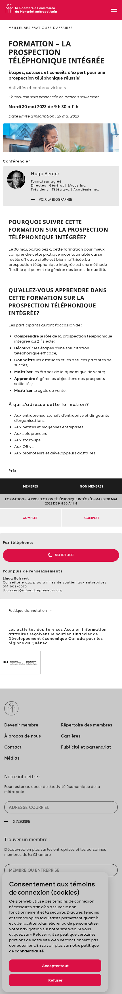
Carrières (71, 736)
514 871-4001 (64, 555)
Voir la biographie (55, 199)
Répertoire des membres (86, 725)
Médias (12, 758)
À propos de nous (22, 736)
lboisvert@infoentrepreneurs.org (32, 590)
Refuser (55, 980)
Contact (13, 747)
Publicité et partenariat (86, 747)
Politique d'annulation (28, 610)
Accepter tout (55, 965)
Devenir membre (21, 725)
